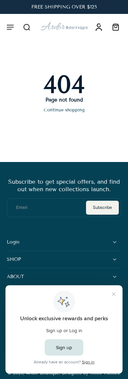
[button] (10, 26)
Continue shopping (64, 110)
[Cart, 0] (113, 26)
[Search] (26, 27)
